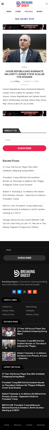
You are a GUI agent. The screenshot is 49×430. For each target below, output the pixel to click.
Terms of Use (8, 314)
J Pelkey (16, 81)
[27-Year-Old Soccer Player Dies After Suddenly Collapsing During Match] (9, 331)
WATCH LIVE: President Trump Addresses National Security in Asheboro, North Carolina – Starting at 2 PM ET (24, 209)
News (9, 12)
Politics (29, 12)
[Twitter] (19, 292)
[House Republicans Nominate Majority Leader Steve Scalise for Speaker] (24, 48)
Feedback (30, 311)
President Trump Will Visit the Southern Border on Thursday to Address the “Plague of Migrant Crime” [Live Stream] (23, 181)
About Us (17, 425)
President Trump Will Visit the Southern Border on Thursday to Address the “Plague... (31, 343)
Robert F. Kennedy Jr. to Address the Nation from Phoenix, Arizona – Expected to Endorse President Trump (24, 195)
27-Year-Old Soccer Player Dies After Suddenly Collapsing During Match (32, 331)
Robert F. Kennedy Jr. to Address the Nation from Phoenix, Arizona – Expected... (32, 355)
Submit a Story (32, 314)
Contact (29, 425)
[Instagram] (24, 292)
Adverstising (31, 307)
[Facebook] (14, 292)
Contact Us (7, 307)
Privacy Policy (8, 311)
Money (40, 12)
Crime (18, 12)
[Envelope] (30, 292)
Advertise (41, 425)
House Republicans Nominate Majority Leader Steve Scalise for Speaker (25, 74)
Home (6, 425)
